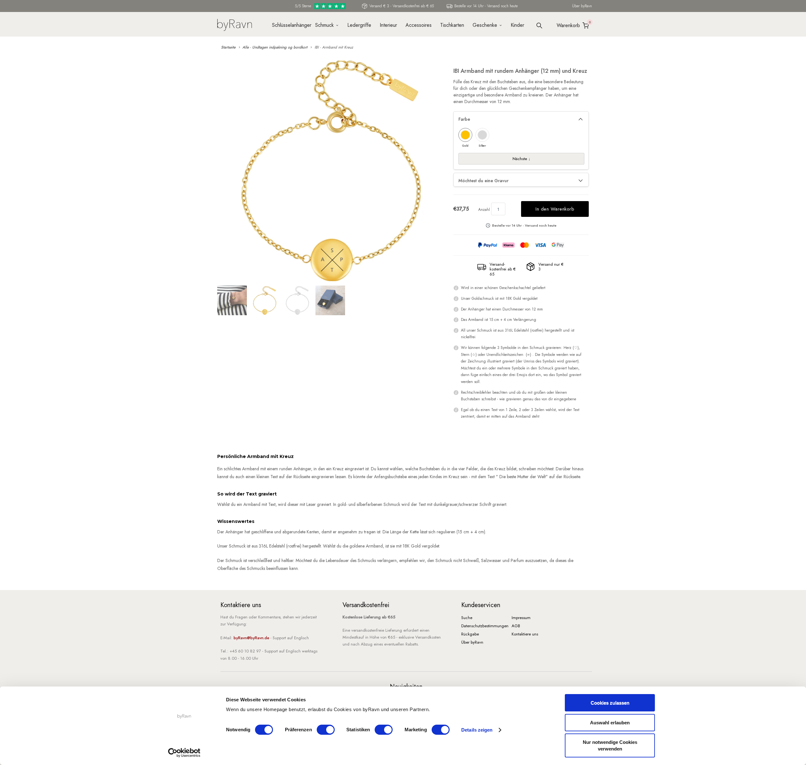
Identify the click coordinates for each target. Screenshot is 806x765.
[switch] (326, 730)
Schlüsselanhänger (289, 25)
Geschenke (485, 25)
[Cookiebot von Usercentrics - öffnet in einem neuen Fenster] (184, 752)
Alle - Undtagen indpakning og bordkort (274, 47)
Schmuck (324, 25)
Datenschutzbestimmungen (484, 626)
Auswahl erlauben (610, 722)
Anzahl (484, 209)
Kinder (517, 25)
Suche (466, 618)
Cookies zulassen (610, 702)
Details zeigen (476, 730)
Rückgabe (470, 634)
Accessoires (419, 25)
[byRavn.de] (234, 24)
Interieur (388, 25)
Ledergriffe (359, 25)
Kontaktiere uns (525, 634)
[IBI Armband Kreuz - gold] (332, 171)
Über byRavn (582, 6)
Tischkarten (452, 25)
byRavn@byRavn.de (251, 638)
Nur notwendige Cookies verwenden (610, 745)
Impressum (521, 618)
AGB (516, 626)
